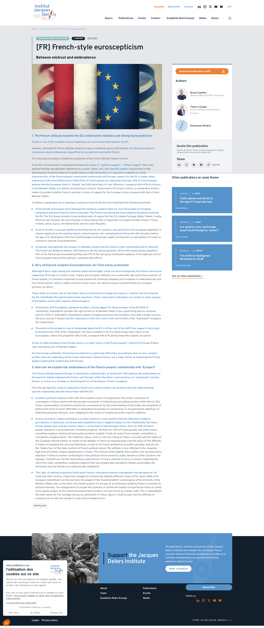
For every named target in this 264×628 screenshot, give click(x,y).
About (103, 588)
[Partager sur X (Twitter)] (186, 164)
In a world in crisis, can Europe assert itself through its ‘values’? (199, 228)
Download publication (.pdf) (195, 71)
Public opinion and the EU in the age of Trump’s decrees (196, 200)
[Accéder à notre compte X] (210, 6)
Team (103, 593)
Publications (126, 18)
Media (202, 18)
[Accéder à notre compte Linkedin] (199, 6)
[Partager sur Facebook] (201, 164)
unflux (229, 620)
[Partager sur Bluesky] (193, 164)
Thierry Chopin (182, 237)
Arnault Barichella (183, 265)
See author (194, 113)
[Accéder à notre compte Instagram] (204, 6)
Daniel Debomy (182, 208)
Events (142, 18)
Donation (159, 6)
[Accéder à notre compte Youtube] (215, 6)
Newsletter (174, 6)
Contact (188, 6)
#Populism (40, 505)
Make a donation (178, 568)
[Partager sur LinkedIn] (179, 164)
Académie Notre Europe (180, 18)
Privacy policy (50, 620)
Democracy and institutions (52, 38)
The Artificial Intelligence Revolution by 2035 (195, 257)
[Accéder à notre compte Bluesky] (221, 6)
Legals (35, 620)
